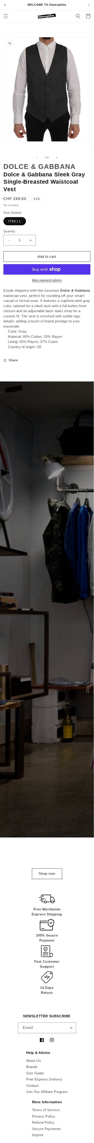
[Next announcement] (89, 5)
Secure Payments (46, 1129)
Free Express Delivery (44, 1079)
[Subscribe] (71, 1028)
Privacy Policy (43, 1116)
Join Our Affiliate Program (47, 1092)
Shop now (47, 873)
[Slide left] (37, 158)
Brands (32, 1067)
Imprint (37, 1135)
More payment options (47, 280)
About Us (33, 1061)
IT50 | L (14, 221)
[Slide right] (57, 158)
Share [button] (13, 360)
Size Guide (35, 1073)
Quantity (9, 231)
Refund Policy (43, 1122)
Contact (32, 1086)
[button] (6, 16)
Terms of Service (46, 1110)
